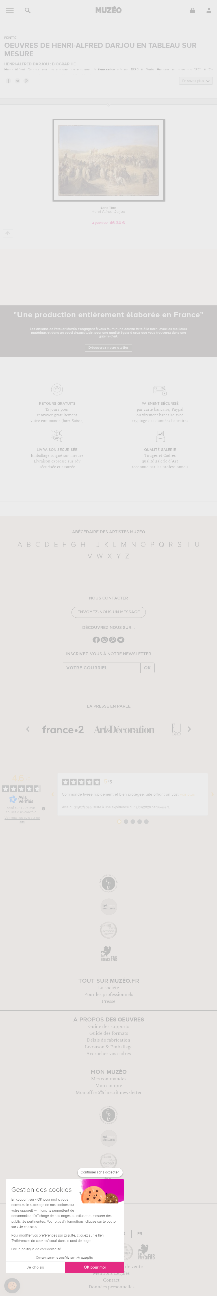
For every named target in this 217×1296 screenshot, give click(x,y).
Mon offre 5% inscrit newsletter (108, 1092)
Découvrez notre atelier (108, 348)
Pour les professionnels (108, 994)
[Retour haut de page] (8, 233)
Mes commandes (108, 1079)
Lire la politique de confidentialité (36, 1249)
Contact (111, 1280)
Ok (147, 668)
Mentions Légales (111, 1273)
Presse (108, 1001)
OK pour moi (95, 1267)
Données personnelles (111, 1287)
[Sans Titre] (109, 200)
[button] (12, 1285)
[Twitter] (121, 642)
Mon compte (108, 1085)
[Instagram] (104, 642)
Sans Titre (108, 210)
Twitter (17, 80)
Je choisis (35, 1267)
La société (108, 987)
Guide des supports (108, 1026)
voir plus (187, 794)
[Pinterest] (112, 642)
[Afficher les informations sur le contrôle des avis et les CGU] (43, 808)
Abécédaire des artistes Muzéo (108, 532)
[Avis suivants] (212, 794)
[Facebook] (96, 642)
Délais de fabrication (108, 1040)
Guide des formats (108, 1033)
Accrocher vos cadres (108, 1053)
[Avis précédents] (53, 794)
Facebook (8, 80)
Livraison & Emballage (109, 1047)
